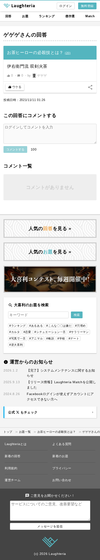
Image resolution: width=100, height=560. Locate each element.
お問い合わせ (61, 480)
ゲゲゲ (11, 35)
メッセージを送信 (50, 526)
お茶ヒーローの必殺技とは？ (56, 431)
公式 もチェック (22, 412)
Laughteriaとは (16, 444)
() (68, 53)
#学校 (61, 338)
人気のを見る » (50, 228)
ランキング (47, 16)
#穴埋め (80, 325)
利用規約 (11, 468)
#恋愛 (27, 332)
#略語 (50, 338)
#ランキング (17, 325)
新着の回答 (13, 456)
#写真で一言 (17, 338)
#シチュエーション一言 (50, 332)
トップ (7, 431)
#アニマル (36, 338)
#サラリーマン (79, 332)
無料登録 (87, 6)
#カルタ (14, 332)
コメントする (15, 149)
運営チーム (13, 480)
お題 (25, 16)
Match (90, 16)
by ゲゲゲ (37, 75)
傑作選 (70, 16)
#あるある (36, 325)
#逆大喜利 (16, 344)
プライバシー (61, 468)
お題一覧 (25, 431)
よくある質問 (61, 444)
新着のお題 (60, 456)
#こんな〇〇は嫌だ (59, 325)
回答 (8, 16)
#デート (74, 338)
